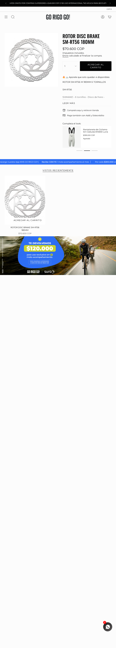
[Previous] (6, 3)
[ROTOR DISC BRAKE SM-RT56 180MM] (25, 200)
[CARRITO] (109, 16)
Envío (65, 55)
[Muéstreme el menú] (6, 16)
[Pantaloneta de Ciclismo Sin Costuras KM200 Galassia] (85, 137)
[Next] (110, 3)
